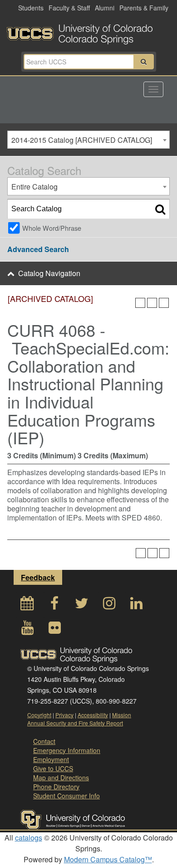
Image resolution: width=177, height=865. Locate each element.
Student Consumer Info (66, 795)
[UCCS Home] (88, 31)
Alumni (104, 7)
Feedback (38, 577)
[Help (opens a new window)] (164, 303)
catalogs (28, 837)
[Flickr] (54, 630)
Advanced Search (38, 249)
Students (31, 7)
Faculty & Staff (69, 7)
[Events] (27, 605)
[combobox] (88, 140)
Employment (51, 759)
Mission (121, 715)
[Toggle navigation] (153, 89)
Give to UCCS (53, 768)
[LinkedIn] (136, 605)
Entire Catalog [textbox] (34, 186)
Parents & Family (143, 7)
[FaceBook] (54, 605)
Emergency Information (66, 750)
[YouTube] (27, 630)
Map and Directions (61, 777)
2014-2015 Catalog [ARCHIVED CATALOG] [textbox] (81, 140)
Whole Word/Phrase (51, 228)
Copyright (39, 715)
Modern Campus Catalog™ (108, 859)
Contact (44, 741)
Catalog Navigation (49, 273)
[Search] (160, 209)
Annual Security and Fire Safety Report (75, 723)
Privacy (64, 715)
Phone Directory (56, 786)
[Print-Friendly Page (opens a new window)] (152, 303)
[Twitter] (81, 605)
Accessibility (93, 715)
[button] (144, 61)
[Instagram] (109, 605)
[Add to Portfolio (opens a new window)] (140, 303)
